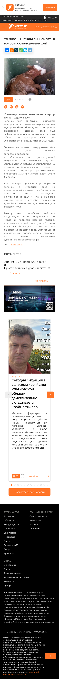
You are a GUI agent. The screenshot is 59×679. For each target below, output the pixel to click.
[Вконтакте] (49, 17)
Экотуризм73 (11, 545)
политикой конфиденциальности (21, 673)
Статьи (7, 569)
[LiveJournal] (16, 50)
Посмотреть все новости (29, 491)
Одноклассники (38, 516)
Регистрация (48, 27)
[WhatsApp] (21, 50)
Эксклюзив (10, 532)
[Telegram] (56, 17)
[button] (8, 395)
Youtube (34, 524)
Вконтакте (35, 520)
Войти (37, 27)
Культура (9, 553)
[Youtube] (53, 17)
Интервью (9, 537)
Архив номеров (12, 573)
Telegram (35, 528)
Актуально (9, 516)
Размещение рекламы (16, 577)
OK (50, 656)
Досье (7, 541)
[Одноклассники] (45, 17)
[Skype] (25, 50)
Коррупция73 (11, 524)
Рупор (7, 585)
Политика (9, 528)
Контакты (9, 581)
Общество (9, 520)
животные (17, 244)
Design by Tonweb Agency (19, 632)
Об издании (10, 565)
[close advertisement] (3, 7)
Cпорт (7, 549)
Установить (50, 7)
